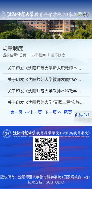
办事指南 (38, 54)
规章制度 (58, 54)
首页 (22, 54)
